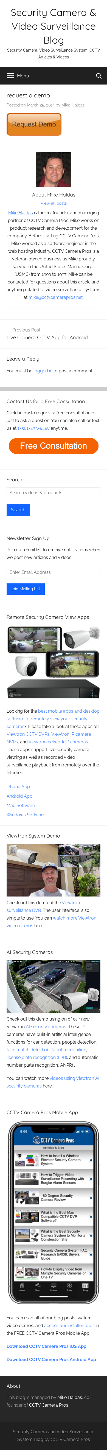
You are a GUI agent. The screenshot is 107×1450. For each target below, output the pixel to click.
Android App (19, 796)
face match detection (28, 1049)
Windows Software (26, 814)
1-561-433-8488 (34, 428)
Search (18, 509)
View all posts (54, 203)
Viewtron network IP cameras (58, 741)
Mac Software (21, 805)
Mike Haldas (73, 105)
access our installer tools (69, 1325)
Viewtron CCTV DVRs (28, 734)
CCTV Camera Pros (48, 1405)
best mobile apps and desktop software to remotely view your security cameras (53, 719)
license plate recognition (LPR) (37, 1057)
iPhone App (18, 786)
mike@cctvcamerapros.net (56, 297)
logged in (42, 370)
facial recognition (69, 1049)
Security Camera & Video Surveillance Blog (53, 26)
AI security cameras (46, 1026)
